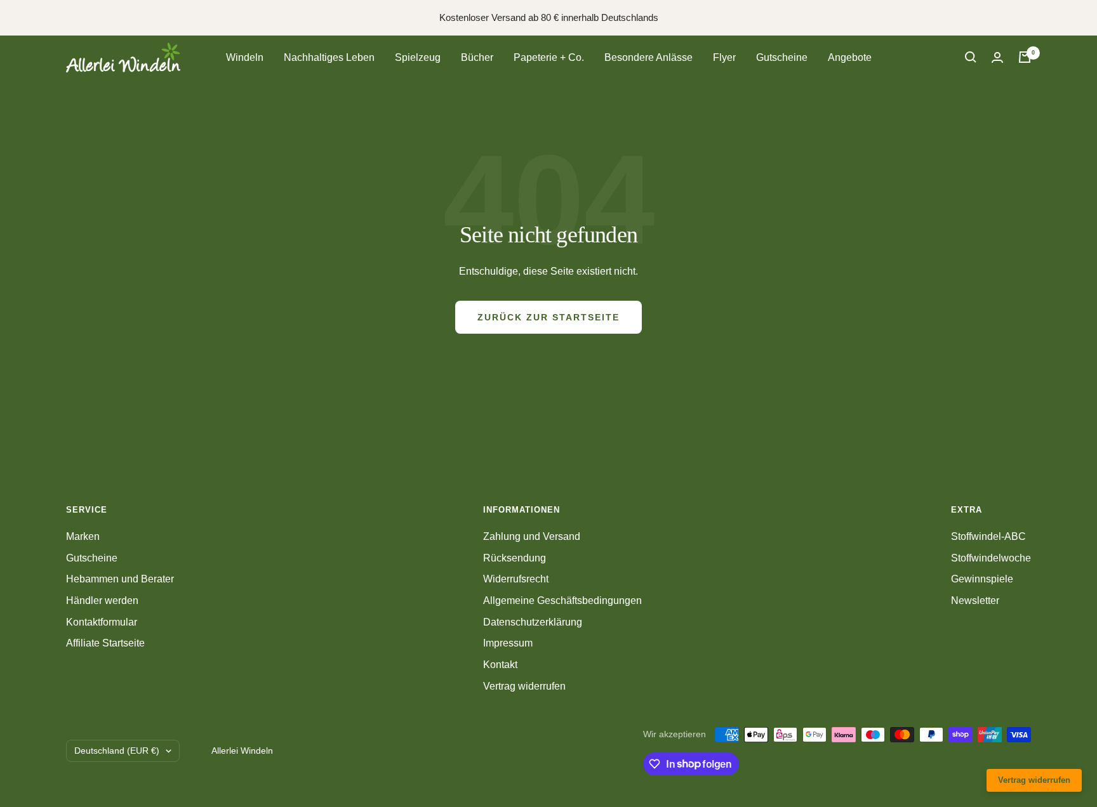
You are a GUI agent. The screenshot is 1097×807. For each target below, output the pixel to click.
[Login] (997, 57)
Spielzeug (418, 57)
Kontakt (500, 664)
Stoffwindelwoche (991, 558)
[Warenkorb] (1024, 57)
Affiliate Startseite (105, 643)
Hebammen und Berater (120, 579)
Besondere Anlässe (648, 57)
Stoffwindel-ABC (988, 536)
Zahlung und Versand (531, 536)
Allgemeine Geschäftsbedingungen (562, 600)
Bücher (477, 57)
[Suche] (970, 57)
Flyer (724, 57)
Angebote (850, 57)
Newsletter (975, 600)
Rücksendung (514, 558)
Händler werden (102, 600)
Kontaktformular (101, 622)
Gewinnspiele (982, 579)
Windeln (244, 57)
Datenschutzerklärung (532, 622)
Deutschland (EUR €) (116, 750)
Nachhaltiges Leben (329, 57)
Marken (83, 536)
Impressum (508, 643)
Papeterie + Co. (549, 57)
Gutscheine (782, 57)
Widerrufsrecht (515, 579)
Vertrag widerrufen (524, 686)
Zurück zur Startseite (548, 317)
